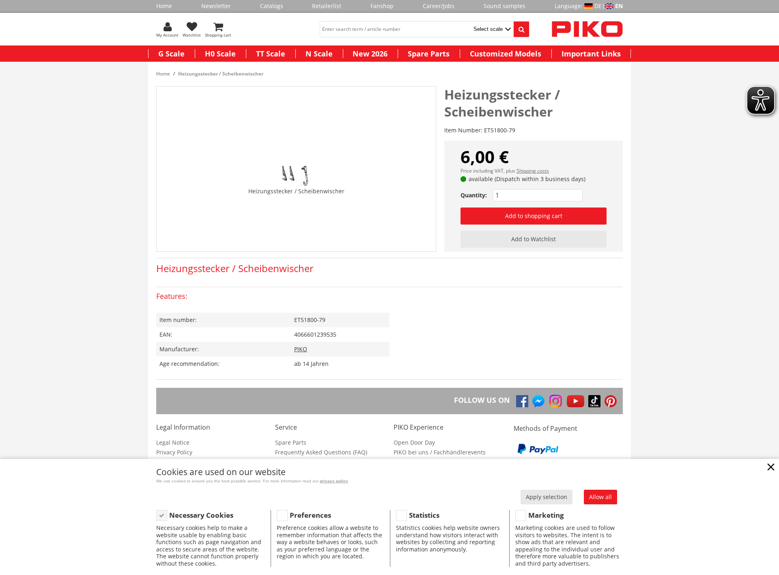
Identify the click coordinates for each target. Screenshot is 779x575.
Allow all (600, 497)
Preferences (310, 515)
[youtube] (575, 401)
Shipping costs (532, 170)
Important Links (591, 53)
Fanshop (382, 6)
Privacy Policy (174, 452)
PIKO (300, 349)
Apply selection (546, 497)
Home (164, 6)
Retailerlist (326, 6)
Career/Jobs (438, 6)
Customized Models (505, 53)
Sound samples (504, 6)
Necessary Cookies (201, 515)
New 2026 (370, 53)
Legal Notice (172, 442)
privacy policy (334, 481)
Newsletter (216, 6)
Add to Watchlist (533, 239)
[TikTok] (594, 401)
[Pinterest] (611, 401)
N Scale (319, 53)
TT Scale (270, 53)
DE (598, 6)
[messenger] (538, 401)
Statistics (424, 515)
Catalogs (271, 6)
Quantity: (474, 195)
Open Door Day (414, 442)
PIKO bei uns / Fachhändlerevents (440, 452)
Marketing (546, 515)
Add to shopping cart (533, 216)
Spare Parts (429, 53)
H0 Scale (220, 53)
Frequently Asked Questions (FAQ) (321, 452)
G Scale (171, 53)
